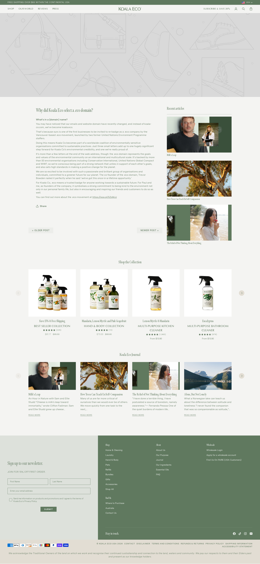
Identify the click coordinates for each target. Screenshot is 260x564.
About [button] (158, 444)
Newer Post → (150, 230)
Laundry (109, 455)
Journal (159, 460)
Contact (129, 544)
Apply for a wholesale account (221, 455)
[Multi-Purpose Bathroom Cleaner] (208, 293)
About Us (160, 450)
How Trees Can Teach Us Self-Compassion (183, 199)
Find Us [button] (108, 498)
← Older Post (41, 230)
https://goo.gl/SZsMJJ (104, 197)
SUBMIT (48, 509)
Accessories (111, 484)
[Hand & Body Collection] (104, 293)
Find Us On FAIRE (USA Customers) (223, 460)
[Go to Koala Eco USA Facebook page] (234, 533)
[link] (12, 9)
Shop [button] (107, 444)
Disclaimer (143, 544)
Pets (107, 464)
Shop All (109, 489)
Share (43, 206)
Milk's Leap (171, 155)
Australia (109, 508)
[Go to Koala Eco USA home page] (130, 9)
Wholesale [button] (210, 444)
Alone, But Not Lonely (195, 394)
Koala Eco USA (108, 544)
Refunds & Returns (192, 544)
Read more (34, 415)
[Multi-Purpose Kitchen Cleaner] (156, 293)
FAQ (158, 474)
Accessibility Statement (237, 546)
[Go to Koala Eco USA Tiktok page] (240, 533)
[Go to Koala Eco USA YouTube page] (251, 533)
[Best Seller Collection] (52, 293)
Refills (108, 469)
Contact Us (110, 513)
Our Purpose (162, 455)
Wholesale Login (214, 450)
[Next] (241, 293)
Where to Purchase (114, 503)
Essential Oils (162, 469)
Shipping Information (238, 544)
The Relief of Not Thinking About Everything (184, 243)
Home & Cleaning (113, 450)
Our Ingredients (163, 464)
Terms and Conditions (165, 544)
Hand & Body (111, 460)
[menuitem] (12, 9)
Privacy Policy (215, 544)
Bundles (109, 474)
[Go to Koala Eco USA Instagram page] (245, 533)
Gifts (107, 479)
